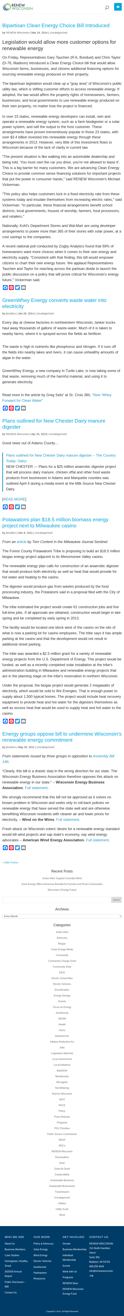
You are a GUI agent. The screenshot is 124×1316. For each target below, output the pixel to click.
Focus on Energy (62, 1007)
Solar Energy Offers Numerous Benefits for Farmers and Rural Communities (62, 884)
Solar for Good (62, 1168)
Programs (62, 1122)
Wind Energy (40, 1255)
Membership (62, 1076)
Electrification (62, 990)
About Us (10, 1243)
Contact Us (11, 1292)
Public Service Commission (62, 1134)
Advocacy (62, 938)
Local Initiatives (62, 1065)
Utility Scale (62, 1209)
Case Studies (12, 1255)
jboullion (11, 313)
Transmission (62, 1192)
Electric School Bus (62, 978)
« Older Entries (10, 862)
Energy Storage (62, 995)
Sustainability (62, 1174)
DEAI (62, 972)
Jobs (62, 1047)
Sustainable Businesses (62, 1186)
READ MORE (14, 499)
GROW (62, 1018)
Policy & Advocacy (44, 1243)
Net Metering (62, 1088)
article (21, 542)
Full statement (36, 788)
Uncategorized (58, 32)
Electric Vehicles (62, 984)
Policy (62, 1111)
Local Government (62, 1059)
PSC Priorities (62, 1128)
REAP (62, 1140)
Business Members (15, 1249)
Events (62, 1001)
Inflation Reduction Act (62, 1041)
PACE (62, 1105)
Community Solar (62, 966)
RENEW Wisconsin (17, 32)
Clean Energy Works (62, 949)
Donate (66, 1243)
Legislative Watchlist (62, 1053)
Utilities (62, 1203)
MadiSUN (62, 1070)
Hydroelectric (62, 1036)
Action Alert (62, 932)
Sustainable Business (62, 1180)
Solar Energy (41, 1249)
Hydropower (40, 1272)
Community (62, 955)
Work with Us (70, 1271)
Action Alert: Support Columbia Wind (62, 878)
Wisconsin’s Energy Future (62, 890)
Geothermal (62, 1013)
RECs (62, 1145)
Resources (39, 1278)
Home (62, 1030)
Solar (62, 1163)
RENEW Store (70, 1283)
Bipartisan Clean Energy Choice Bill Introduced (55, 25)
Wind (62, 1215)
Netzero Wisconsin (62, 1093)
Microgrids (62, 1082)
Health (62, 1024)
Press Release (62, 1117)
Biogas (62, 943)
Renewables (62, 1157)
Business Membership (74, 1249)
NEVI (62, 1099)
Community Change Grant (62, 961)
